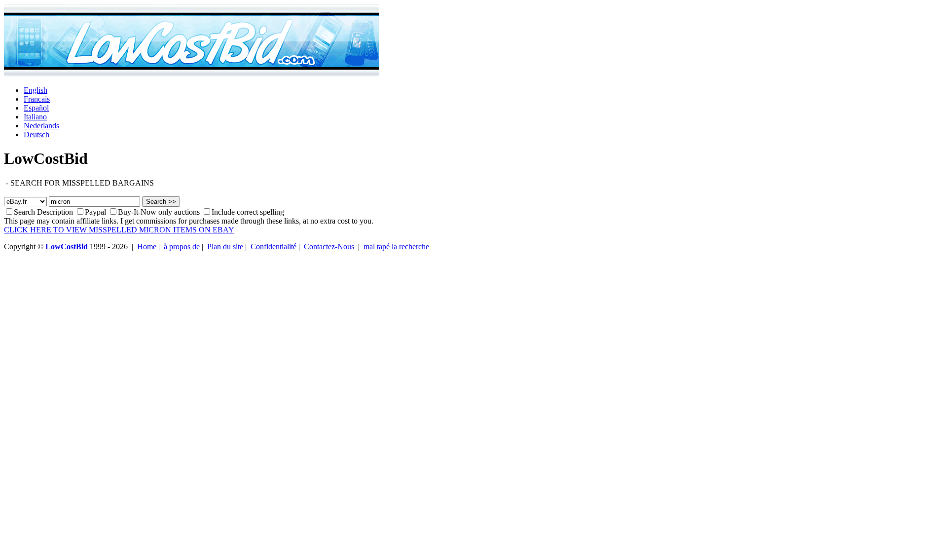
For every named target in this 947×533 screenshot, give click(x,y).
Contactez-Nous (329, 246)
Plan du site (225, 246)
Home (146, 246)
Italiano (35, 117)
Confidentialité (273, 246)
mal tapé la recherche (396, 246)
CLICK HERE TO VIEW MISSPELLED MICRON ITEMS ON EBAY (119, 230)
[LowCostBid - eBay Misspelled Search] (191, 75)
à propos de (182, 246)
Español (36, 108)
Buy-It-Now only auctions (160, 212)
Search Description (43, 212)
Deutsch (36, 134)
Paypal (95, 212)
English (35, 90)
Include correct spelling (248, 212)
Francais (37, 99)
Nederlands (41, 125)
